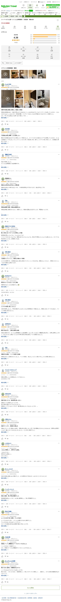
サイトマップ (34, 1)
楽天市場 (49, 1)
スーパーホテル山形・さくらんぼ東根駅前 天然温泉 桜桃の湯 (17, 19)
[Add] (58, 20)
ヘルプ (20, 1)
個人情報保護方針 (12, 598)
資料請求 (40, 598)
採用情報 (30, 598)
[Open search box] (3, 63)
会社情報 (4, 598)
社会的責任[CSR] (22, 598)
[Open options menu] (59, 84)
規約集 (35, 598)
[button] (5, 74)
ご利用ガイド (26, 1)
